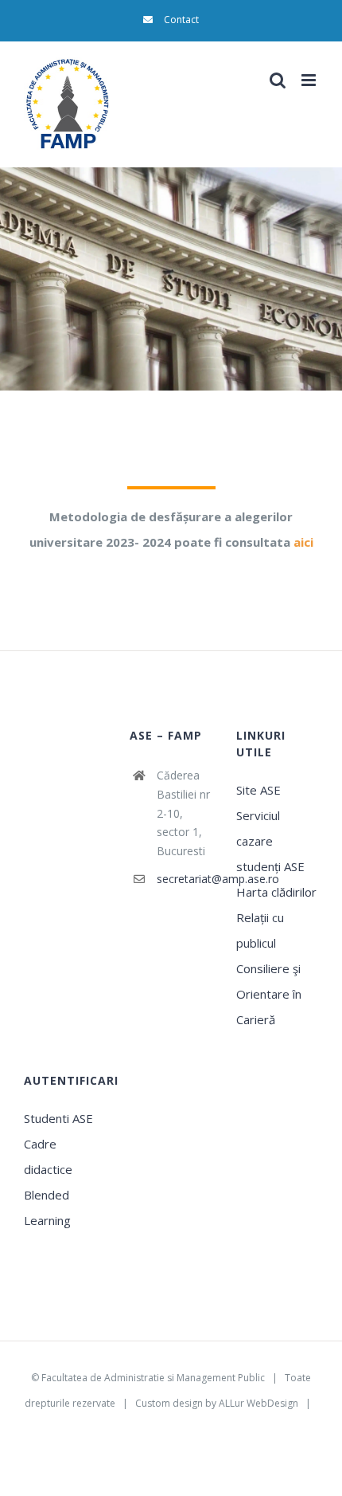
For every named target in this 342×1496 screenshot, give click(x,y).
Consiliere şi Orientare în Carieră (268, 993)
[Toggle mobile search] (278, 80)
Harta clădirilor (276, 892)
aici (303, 542)
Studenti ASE (58, 1118)
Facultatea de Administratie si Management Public (153, 1377)
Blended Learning (47, 1207)
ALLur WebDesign (258, 1403)
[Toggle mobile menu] (309, 80)
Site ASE (258, 790)
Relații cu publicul (260, 930)
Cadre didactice (48, 1156)
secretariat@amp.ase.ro (184, 878)
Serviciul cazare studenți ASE (270, 840)
